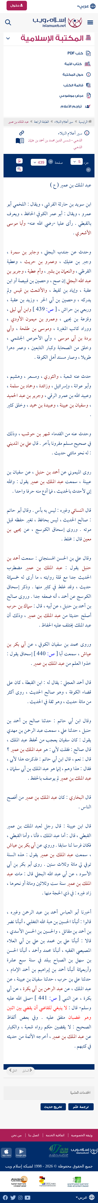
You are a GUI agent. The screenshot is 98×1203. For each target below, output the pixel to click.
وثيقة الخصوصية (82, 1135)
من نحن (16, 1135)
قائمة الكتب (73, 85)
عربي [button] (84, 6)
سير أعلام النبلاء (63, 122)
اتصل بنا (33, 1135)
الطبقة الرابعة (41, 122)
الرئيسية (83, 122)
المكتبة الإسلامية (53, 38)
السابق (26, 1071)
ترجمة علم (81, 1107)
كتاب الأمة (73, 64)
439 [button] (41, 162)
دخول (15, 5)
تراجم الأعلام (71, 106)
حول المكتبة (73, 75)
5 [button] (79, 161)
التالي (14, 1071)
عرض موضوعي (71, 96)
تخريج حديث (53, 1107)
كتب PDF (75, 53)
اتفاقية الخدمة (55, 1135)
